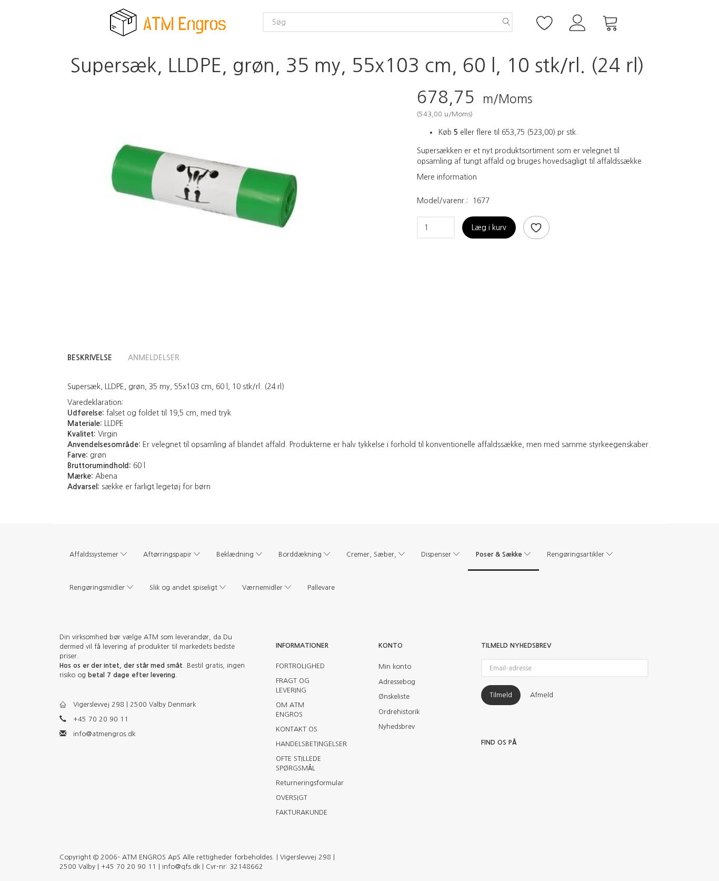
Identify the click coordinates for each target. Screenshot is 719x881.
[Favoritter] (544, 21)
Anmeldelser (153, 357)
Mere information (447, 177)
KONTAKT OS (296, 729)
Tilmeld (501, 694)
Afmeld (541, 694)
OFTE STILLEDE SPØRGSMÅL (298, 763)
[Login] (577, 21)
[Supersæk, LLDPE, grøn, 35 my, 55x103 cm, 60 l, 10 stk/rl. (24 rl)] (204, 185)
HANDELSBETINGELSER (305, 743)
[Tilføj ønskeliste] (536, 227)
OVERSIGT (291, 797)
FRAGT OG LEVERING (292, 685)
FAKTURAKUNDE (301, 812)
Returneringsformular (305, 782)
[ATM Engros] (168, 21)
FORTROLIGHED (300, 665)
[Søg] (506, 22)
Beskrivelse (89, 357)
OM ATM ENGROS (290, 709)
